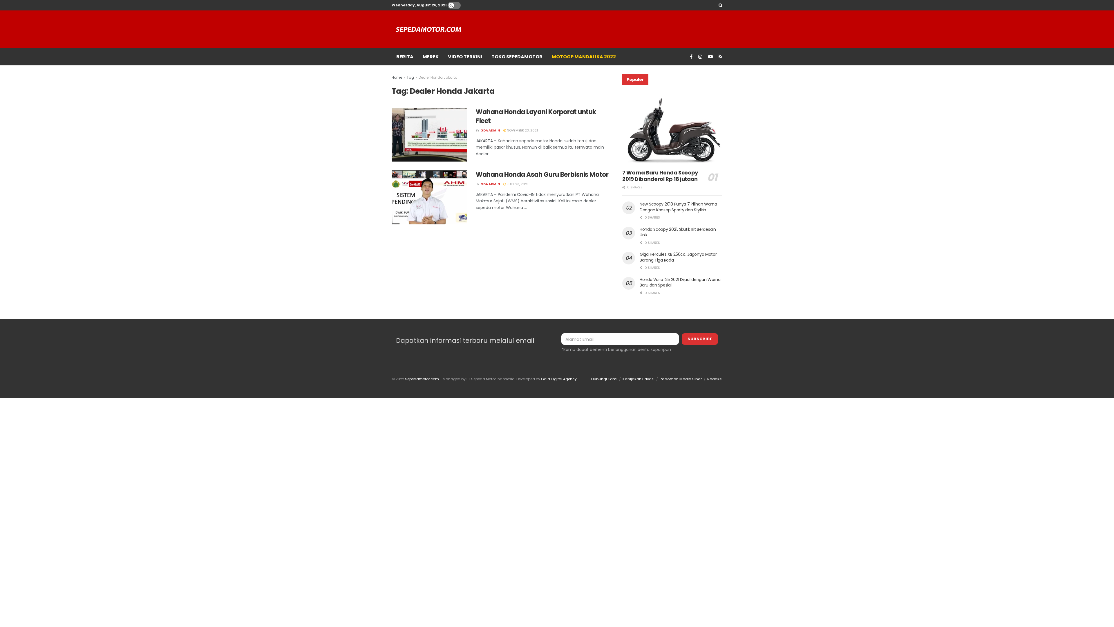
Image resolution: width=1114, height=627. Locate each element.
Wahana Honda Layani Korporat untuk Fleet (536, 116)
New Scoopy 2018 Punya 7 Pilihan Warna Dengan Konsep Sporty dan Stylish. (678, 207)
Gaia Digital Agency (559, 378)
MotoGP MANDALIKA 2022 (584, 56)
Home (397, 77)
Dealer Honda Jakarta (438, 77)
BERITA (404, 56)
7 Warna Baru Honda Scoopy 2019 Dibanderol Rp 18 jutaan (660, 176)
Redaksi (714, 379)
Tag (410, 77)
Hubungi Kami (604, 379)
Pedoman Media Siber (681, 379)
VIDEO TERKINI (465, 56)
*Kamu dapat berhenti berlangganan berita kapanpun (616, 349)
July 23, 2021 (517, 184)
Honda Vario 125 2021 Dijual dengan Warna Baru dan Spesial (680, 282)
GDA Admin (490, 130)
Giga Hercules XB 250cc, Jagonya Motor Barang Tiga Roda (678, 257)
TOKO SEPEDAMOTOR (516, 56)
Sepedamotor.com (422, 378)
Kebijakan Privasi (638, 379)
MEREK (431, 56)
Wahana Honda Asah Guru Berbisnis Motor (542, 174)
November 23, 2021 (522, 130)
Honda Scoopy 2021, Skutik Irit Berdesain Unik (678, 232)
